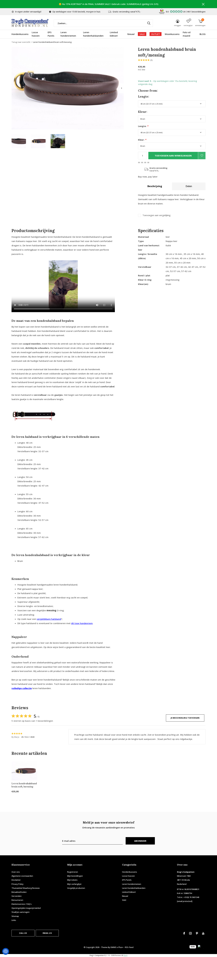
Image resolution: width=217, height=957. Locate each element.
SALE (142, 34)
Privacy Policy (17, 884)
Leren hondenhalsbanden (93, 34)
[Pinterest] (197, 933)
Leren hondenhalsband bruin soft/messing (24, 785)
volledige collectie (22, 688)
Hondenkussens (20, 34)
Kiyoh (125, 955)
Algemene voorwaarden (22, 876)
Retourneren (17, 900)
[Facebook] (184, 933)
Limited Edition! (114, 34)
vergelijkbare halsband (49, 618)
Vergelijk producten (76, 888)
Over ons (16, 872)
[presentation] (121, 88)
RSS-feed (129, 947)
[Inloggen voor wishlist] (201, 155)
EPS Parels (51, 34)
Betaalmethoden (19, 892)
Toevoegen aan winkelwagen (173, 155)
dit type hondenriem (82, 623)
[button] (19, 141)
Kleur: (142, 139)
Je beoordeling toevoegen (185, 717)
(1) (151, 60)
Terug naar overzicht (21, 42)
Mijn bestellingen (75, 876)
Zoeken (149, 23)
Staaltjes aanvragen (21, 912)
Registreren (72, 872)
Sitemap (15, 916)
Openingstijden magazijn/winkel (26, 908)
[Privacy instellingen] (5, 951)
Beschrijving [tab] (154, 186)
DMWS (113, 947)
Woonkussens (172, 34)
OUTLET (155, 34)
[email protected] (184, 901)
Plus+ (120, 947)
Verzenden (17, 896)
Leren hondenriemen (68, 34)
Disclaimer (16, 880)
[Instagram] (190, 933)
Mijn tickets (72, 880)
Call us (23, 933)
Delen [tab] (189, 186)
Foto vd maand (186, 34)
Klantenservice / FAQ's (22, 904)
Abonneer (140, 840)
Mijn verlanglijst (74, 884)
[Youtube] (203, 933)
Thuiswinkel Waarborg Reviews (26, 888)
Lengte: (143, 126)
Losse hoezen (36, 34)
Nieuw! (131, 34)
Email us (47, 933)
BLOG (202, 34)
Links (14, 920)
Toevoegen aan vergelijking (156, 215)
